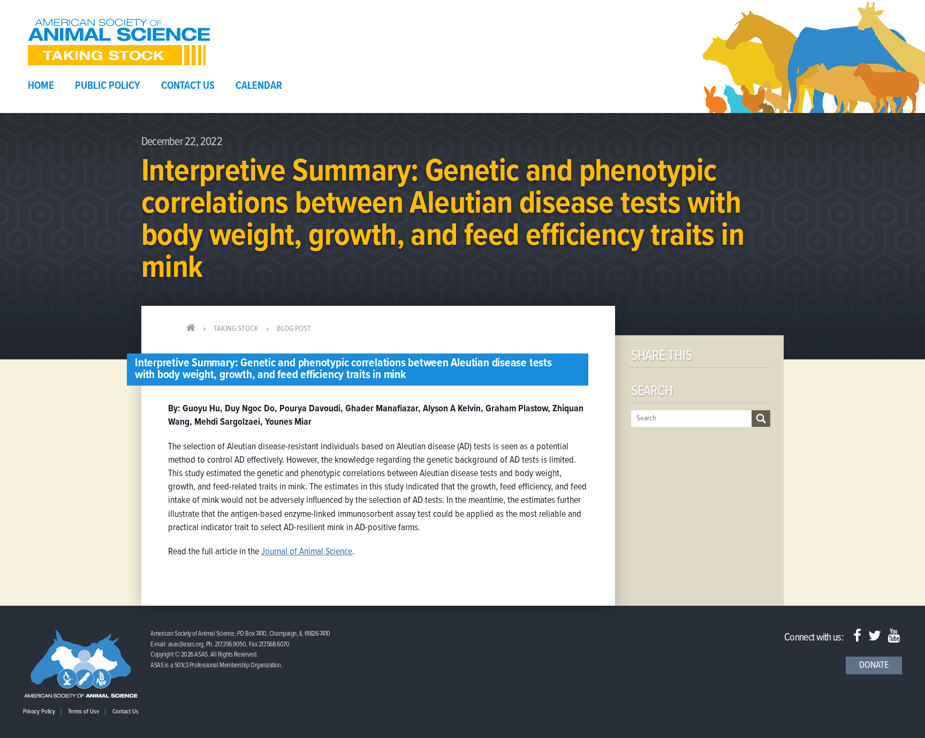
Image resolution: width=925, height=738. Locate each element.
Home (41, 86)
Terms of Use (84, 711)
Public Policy (107, 86)
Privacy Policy (39, 711)
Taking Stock (236, 328)
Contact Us (188, 86)
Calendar (259, 86)
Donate (874, 665)
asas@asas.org (185, 644)
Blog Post (294, 328)
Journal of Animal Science (306, 552)
